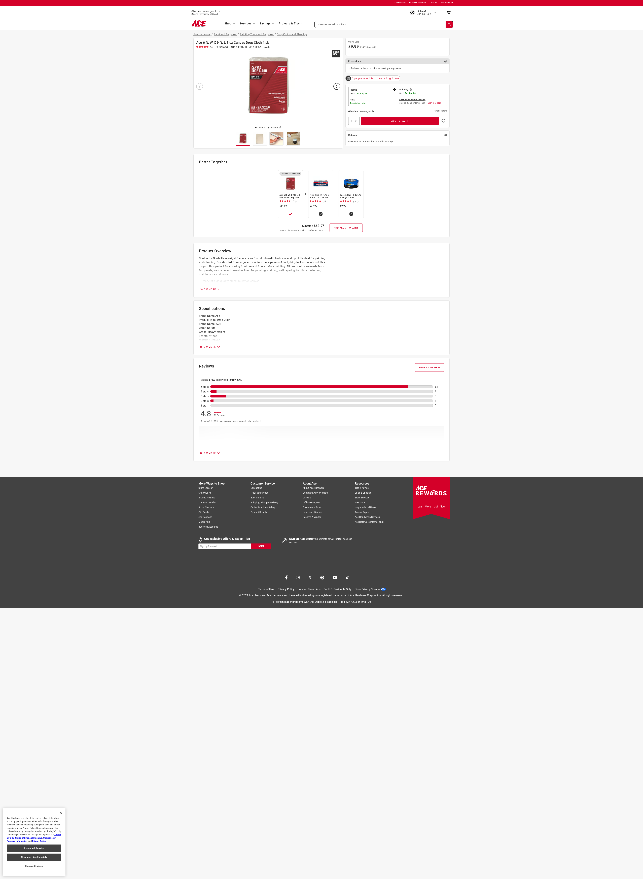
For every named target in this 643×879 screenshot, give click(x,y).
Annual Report (362, 512)
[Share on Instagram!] (298, 577)
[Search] (449, 24)
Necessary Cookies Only (34, 857)
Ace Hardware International (369, 522)
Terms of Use (266, 589)
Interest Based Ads (309, 589)
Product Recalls (259, 512)
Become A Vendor (312, 517)
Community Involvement (315, 492)
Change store (441, 111)
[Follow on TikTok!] (347, 577)
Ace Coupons (205, 517)
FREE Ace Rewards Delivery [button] (412, 99)
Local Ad (434, 3)
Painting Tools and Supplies (257, 34)
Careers (307, 497)
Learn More (424, 506)
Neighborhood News (365, 507)
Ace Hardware (201, 34)
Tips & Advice (362, 488)
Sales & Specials (363, 492)
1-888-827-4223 (347, 601)
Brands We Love (206, 497)
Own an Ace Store (312, 507)
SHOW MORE (208, 289)
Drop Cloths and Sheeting (292, 34)
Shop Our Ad (204, 492)
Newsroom (360, 502)
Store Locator (447, 3)
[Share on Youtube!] (335, 577)
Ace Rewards (400, 3)
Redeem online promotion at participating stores (376, 68)
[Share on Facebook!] (286, 577)
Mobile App (204, 522)
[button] (383, 24)
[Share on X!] (310, 577)
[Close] (61, 813)
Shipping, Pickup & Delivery (264, 502)
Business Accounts (417, 3)
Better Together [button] (213, 162)
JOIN (261, 546)
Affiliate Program (311, 502)
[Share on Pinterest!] (322, 577)
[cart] (449, 13)
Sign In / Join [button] (434, 103)
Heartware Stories (312, 512)
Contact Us (256, 488)
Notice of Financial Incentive (28, 838)
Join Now (439, 506)
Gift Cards (203, 512)
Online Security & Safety (263, 507)
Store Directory (206, 507)
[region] (34, 842)
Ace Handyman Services (367, 517)
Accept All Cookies (34, 848)
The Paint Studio (207, 502)
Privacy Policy (286, 589)
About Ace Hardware (313, 488)
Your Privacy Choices (367, 589)
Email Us (366, 601)
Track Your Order (259, 492)
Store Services (362, 497)
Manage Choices (34, 866)
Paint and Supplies (225, 34)
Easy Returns (257, 497)
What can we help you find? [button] (331, 24)
